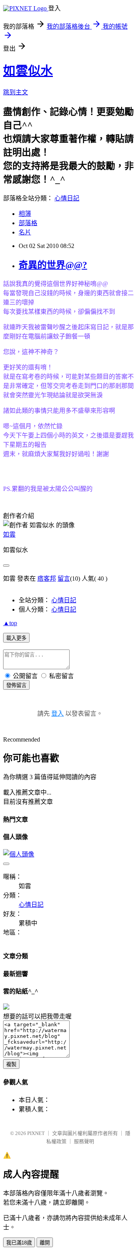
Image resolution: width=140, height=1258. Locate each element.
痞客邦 (46, 578)
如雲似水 (28, 71)
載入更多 (16, 638)
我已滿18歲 (19, 1243)
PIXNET (36, 1133)
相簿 (25, 213)
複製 (11, 1064)
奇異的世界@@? (53, 265)
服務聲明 (84, 1141)
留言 (64, 578)
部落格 (28, 223)
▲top (10, 623)
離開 (45, 1243)
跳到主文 (15, 92)
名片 (25, 232)
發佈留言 (16, 685)
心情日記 (66, 198)
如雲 (9, 534)
